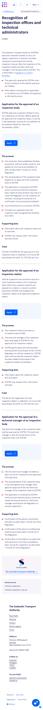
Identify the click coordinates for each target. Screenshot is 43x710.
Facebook (12, 660)
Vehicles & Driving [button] (9, 11)
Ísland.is (10, 694)
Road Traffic (13, 616)
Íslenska (11, 704)
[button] (14, 4)
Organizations (11, 699)
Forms (11, 630)
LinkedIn (12, 668)
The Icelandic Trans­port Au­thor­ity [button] (20, 571)
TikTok (11, 665)
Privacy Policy (22, 699)
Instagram (13, 663)
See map (12, 642)
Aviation (12, 623)
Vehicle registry (15, 626)
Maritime (12, 619)
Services (20, 694)
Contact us (13, 680)
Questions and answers (18, 678)
